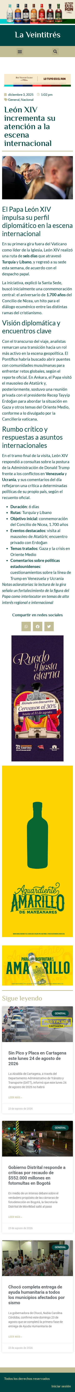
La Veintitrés (37, 35)
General (14, 99)
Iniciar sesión (61, 1386)
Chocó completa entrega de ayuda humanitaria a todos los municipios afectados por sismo (36, 1294)
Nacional (27, 99)
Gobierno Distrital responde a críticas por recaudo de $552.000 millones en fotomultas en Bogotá (36, 1175)
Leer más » (15, 1097)
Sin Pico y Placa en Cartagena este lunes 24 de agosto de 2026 (37, 1058)
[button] (19, 51)
